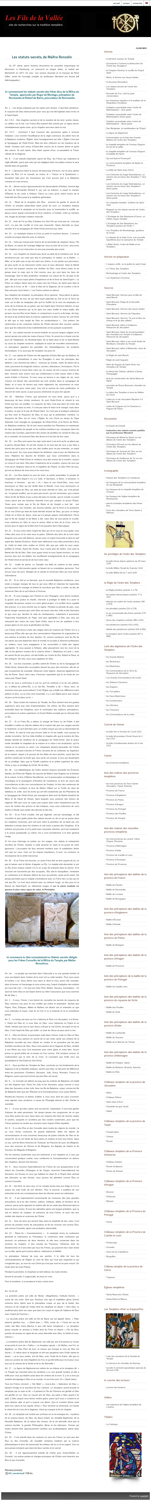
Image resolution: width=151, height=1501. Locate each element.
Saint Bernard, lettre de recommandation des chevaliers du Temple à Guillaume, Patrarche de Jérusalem (125, 334)
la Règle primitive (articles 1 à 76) (122, 590)
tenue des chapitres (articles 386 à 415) (124, 620)
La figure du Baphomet (117, 133)
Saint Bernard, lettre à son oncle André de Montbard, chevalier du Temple (125, 342)
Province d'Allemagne (116, 846)
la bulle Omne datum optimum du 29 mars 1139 (126, 562)
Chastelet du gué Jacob (117, 1106)
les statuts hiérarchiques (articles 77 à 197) (124, 595)
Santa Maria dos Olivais (117, 1294)
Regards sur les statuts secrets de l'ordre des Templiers (125, 210)
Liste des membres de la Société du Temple (123, 1357)
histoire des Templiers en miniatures (123, 478)
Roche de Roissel (114, 1171)
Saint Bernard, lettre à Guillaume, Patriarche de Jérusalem (121, 326)
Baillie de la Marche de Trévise (120, 1042)
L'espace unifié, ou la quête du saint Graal (126, 264)
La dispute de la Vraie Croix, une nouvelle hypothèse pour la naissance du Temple (125, 238)
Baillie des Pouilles (115, 1007)
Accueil (116, 3)
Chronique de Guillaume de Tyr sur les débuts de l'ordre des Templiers (124, 459)
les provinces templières (117, 763)
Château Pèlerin (113, 1097)
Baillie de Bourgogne (116, 899)
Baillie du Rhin (113, 1072)
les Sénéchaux (113, 661)
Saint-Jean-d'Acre (114, 1102)
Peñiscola (110, 1196)
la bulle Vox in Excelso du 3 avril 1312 (123, 731)
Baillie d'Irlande (113, 924)
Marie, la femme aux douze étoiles (122, 77)
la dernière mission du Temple (120, 59)
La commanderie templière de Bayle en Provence (124, 164)
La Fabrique (112, 1424)
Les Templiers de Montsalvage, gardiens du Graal (125, 231)
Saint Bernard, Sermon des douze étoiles (125, 309)
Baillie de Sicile (113, 1012)
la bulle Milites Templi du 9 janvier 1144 (124, 568)
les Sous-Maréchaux (115, 696)
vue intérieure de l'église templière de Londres (123, 1405)
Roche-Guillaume (114, 1166)
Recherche (137, 3)
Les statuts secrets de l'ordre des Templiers (121, 87)
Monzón (110, 1192)
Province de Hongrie (115, 818)
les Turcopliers (113, 691)
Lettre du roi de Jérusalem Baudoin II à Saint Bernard (124, 400)
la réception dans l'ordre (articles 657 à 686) (124, 635)
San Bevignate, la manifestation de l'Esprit (126, 128)
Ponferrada (111, 1242)
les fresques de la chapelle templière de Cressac (124, 490)
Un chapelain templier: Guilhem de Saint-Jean (125, 203)
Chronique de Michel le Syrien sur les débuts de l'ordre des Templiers (123, 438)
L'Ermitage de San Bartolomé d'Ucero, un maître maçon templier (125, 217)
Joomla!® (144, 1496)
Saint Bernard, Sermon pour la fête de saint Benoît (124, 296)
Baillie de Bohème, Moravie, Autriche (123, 1067)
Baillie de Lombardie (115, 1033)
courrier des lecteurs (115, 1387)
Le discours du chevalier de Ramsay (123, 1363)
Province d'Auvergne (116, 859)
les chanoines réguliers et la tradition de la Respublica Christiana (126, 101)
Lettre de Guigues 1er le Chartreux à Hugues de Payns (123, 407)
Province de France (115, 790)
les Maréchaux (113, 666)
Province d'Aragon (114, 804)
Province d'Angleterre (116, 795)
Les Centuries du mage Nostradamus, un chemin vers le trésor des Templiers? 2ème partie (125, 186)
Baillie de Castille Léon (116, 986)
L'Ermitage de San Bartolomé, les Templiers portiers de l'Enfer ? (122, 224)
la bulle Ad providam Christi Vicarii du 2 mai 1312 (124, 737)
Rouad (109, 1141)
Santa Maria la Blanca (116, 1299)
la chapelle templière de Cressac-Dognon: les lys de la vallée (126, 145)
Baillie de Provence (115, 966)
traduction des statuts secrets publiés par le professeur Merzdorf (125, 431)
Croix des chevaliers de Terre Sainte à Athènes (124, 511)
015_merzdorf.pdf (16, 1473)
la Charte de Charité (115, 426)
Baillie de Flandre (114, 885)
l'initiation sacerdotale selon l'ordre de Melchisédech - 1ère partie (123, 108)
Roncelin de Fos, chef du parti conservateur (120, 94)
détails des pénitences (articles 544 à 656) (126, 629)
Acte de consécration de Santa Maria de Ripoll (125, 379)
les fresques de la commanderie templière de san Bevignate (126, 483)
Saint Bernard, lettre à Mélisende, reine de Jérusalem (126, 349)
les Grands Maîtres (115, 657)
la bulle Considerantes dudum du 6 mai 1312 (124, 744)
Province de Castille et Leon (119, 855)
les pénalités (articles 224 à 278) (121, 608)
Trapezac (110, 1277)
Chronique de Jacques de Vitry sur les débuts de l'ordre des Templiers (124, 452)
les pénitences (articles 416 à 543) (122, 624)
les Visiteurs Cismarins (116, 682)
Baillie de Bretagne (115, 945)
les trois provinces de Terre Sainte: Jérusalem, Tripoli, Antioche (122, 784)
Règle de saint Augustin (117, 360)
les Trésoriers (112, 710)
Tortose (109, 1136)
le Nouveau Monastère (117, 82)
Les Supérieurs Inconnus (118, 278)
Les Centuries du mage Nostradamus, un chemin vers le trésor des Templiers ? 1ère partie (126, 176)
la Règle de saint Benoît (117, 355)
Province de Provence (116, 864)
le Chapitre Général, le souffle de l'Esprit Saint (125, 71)
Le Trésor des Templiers (117, 268)
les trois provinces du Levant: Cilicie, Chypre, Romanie (123, 840)
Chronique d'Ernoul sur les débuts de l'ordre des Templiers (123, 445)
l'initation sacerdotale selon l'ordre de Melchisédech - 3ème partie (123, 122)
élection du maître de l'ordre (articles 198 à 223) (125, 602)
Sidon (109, 1092)
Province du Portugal (116, 809)
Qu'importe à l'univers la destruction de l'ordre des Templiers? (124, 64)
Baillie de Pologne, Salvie (118, 1063)
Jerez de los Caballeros (117, 1252)
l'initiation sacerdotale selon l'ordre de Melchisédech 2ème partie (123, 115)
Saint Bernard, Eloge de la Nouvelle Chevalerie (122, 303)
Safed (109, 1111)
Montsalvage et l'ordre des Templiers (123, 273)
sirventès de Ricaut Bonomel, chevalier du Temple (126, 386)
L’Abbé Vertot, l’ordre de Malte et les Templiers (123, 245)
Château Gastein (114, 1162)
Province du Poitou (115, 800)
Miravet (109, 1201)
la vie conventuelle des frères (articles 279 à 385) (126, 614)
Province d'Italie (113, 850)
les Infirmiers (112, 705)
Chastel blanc (112, 1132)
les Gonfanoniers (114, 700)
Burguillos (110, 1256)
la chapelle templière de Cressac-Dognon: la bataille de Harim (126, 152)
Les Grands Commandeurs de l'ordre (123, 677)
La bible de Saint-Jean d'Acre (120, 170)
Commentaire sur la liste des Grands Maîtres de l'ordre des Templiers (123, 138)
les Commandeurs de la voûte (120, 714)
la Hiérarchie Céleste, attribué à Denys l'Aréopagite (124, 372)
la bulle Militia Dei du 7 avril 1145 (121, 572)
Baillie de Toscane (114, 1037)
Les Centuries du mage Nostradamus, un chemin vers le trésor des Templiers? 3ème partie (125, 195)
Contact (126, 3)
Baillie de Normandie (116, 889)
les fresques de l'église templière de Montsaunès (123, 497)
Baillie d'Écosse (113, 919)
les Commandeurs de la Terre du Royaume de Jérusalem (121, 672)
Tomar (109, 1222)
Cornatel (110, 1247)
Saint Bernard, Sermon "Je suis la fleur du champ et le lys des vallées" (125, 319)
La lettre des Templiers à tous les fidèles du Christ (125, 393)
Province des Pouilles (116, 813)
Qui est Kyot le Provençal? (118, 158)
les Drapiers (112, 687)
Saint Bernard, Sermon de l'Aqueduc (123, 313)
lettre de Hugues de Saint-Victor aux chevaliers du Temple (123, 365)
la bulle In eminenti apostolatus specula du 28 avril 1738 (126, 1369)
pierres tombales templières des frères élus (124, 504)
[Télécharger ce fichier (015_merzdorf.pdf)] (6, 1473)
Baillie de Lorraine (114, 894)
